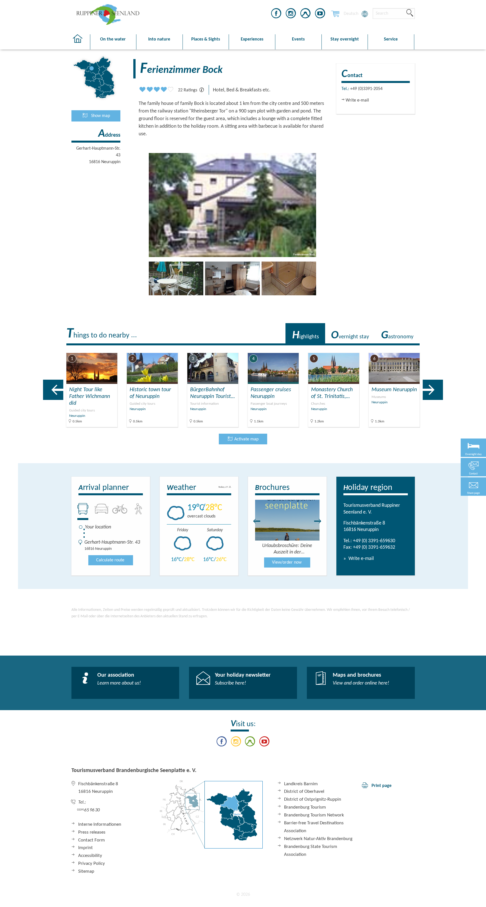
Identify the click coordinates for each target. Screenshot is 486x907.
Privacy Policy (91, 863)
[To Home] (80, 42)
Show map (100, 116)
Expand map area (441, 348)
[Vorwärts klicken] (320, 521)
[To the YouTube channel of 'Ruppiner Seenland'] (320, 14)
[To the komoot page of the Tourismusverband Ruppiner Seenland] (305, 14)
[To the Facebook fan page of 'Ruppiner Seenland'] (276, 14)
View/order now (287, 562)
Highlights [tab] (305, 335)
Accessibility (90, 855)
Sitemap (86, 871)
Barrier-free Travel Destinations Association (314, 827)
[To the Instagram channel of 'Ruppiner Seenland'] (291, 14)
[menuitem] (351, 13)
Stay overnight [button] (344, 39)
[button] (473, 486)
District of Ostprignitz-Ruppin (312, 799)
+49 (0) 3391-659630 (374, 541)
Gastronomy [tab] (397, 335)
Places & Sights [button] (205, 39)
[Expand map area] (462, 348)
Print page (382, 786)
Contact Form (91, 840)
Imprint (85, 847)
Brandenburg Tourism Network (314, 815)
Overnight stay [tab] (350, 335)
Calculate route (110, 560)
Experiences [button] (252, 39)
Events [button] (298, 39)
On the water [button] (113, 39)
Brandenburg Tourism (305, 807)
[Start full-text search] (410, 13)
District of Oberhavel (304, 791)
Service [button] (391, 39)
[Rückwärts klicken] (253, 521)
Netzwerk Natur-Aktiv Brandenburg (318, 838)
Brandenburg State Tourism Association (310, 850)
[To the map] (211, 814)
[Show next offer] (433, 390)
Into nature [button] (159, 39)
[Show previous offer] (53, 390)
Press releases (91, 832)
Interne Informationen (99, 824)
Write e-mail (360, 558)
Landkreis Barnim (301, 784)
